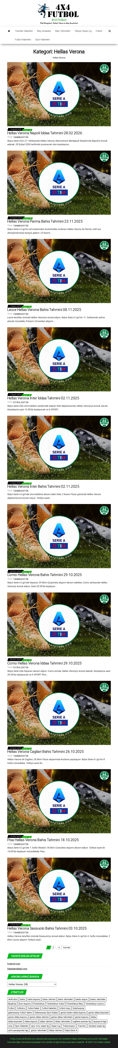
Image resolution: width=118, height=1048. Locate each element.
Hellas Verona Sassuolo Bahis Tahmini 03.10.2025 (47, 928)
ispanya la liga (99, 1021)
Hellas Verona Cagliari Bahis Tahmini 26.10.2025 (45, 751)
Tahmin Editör (20, 137)
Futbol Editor (20, 402)
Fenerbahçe (38, 1003)
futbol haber (33, 1008)
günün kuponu (81, 1017)
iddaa (93, 1017)
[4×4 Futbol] (9, 31)
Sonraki (66, 947)
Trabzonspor (69, 1026)
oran (10, 1026)
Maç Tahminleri (62, 31)
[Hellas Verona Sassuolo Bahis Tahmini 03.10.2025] (59, 889)
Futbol (99, 31)
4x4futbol (12, 999)
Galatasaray (78, 1008)
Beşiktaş (12, 1003)
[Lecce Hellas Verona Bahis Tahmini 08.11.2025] (59, 271)
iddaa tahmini (46, 1021)
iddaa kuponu (31, 1021)
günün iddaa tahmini (39, 1017)
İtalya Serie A (71, 1030)
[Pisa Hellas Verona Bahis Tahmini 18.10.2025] (59, 801)
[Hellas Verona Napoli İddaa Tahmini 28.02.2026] (59, 94)
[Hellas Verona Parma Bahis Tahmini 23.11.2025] (59, 182)
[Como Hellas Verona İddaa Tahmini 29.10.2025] (59, 624)
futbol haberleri (49, 1008)
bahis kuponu (34, 999)
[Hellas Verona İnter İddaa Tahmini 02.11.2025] (59, 359)
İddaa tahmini (55, 1030)
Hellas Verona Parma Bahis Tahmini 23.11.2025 (45, 221)
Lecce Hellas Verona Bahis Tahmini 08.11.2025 (44, 309)
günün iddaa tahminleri (62, 1017)
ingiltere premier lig (82, 1021)
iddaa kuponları (15, 1021)
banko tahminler (97, 999)
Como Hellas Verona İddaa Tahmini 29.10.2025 (44, 663)
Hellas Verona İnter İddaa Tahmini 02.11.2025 (43, 398)
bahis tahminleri (65, 999)
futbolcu (21, 1008)
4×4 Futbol (59, 20)
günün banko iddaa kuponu (73, 1012)
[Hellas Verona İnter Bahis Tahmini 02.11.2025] (59, 447)
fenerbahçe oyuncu (95, 1003)
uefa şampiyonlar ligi (18, 1030)
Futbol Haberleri (23, 39)
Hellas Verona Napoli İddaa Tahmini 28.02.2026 (44, 133)
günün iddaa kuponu (17, 1017)
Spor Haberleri (42, 39)
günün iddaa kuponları (98, 1012)
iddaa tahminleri (62, 1021)
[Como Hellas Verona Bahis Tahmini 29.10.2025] (59, 536)
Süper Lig (55, 1026)
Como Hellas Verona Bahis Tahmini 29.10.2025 (44, 575)
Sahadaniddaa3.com (17, 968)
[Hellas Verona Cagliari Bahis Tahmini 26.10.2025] (59, 713)
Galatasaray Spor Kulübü (46, 1012)
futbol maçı (64, 1008)
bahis (22, 999)
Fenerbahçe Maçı (75, 1003)
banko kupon (82, 999)
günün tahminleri (38, 1030)
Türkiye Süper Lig (83, 31)
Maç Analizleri (44, 31)
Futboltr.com (13, 963)
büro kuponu (25, 1003)
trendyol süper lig (96, 1026)
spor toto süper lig (40, 1026)
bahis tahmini (49, 999)
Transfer (82, 1026)
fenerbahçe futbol (55, 1003)
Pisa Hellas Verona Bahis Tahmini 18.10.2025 (43, 840)
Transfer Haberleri (24, 31)
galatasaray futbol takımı (20, 1012)
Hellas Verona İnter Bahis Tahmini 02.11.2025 (43, 486)
